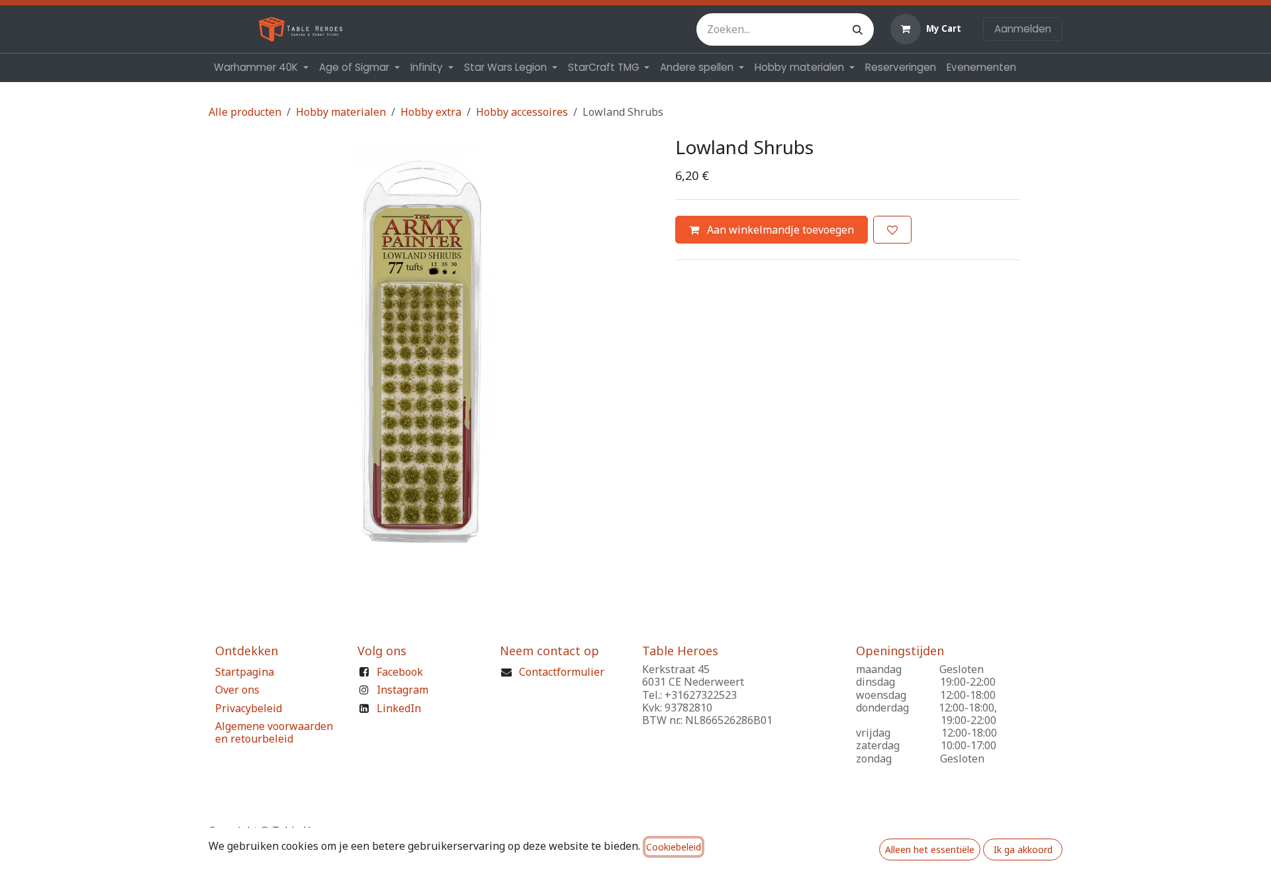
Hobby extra (430, 112)
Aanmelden (1022, 29)
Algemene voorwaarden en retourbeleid (274, 732)
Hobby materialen (341, 112)
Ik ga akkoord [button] (1023, 849)
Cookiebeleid (673, 847)
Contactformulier (561, 672)
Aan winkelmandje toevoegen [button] (779, 229)
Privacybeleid (248, 708)
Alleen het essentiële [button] (929, 849)
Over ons (237, 689)
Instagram (402, 689)
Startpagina (244, 672)
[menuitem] (261, 67)
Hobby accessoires (522, 112)
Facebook (400, 672)
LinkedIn (399, 708)
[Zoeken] (857, 29)
